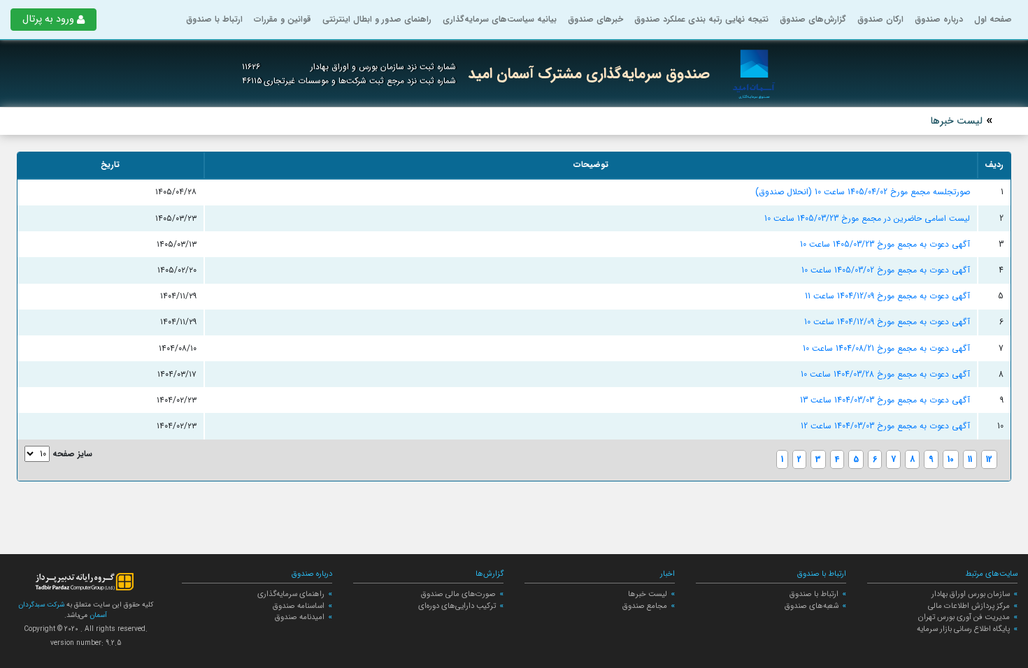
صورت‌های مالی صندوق (458, 594)
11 (970, 459)
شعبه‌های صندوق (811, 606)
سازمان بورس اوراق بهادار (970, 594)
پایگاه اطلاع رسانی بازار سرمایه (963, 629)
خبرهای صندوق (595, 19)
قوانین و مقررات (282, 19)
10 (951, 459)
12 (989, 459)
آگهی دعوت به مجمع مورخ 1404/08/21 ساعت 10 (886, 348)
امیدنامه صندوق (299, 617)
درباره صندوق (939, 19)
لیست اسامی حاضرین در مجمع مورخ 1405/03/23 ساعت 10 (867, 218)
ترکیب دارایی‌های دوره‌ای (457, 606)
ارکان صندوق (880, 19)
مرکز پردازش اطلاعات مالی (969, 606)
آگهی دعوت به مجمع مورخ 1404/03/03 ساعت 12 (885, 426)
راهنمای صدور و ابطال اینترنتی (376, 19)
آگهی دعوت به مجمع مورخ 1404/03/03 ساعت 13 (885, 400)
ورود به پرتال (48, 19)
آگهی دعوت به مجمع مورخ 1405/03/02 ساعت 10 (885, 270)
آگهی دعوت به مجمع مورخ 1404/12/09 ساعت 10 (887, 321)
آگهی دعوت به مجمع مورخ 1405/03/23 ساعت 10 (885, 244)
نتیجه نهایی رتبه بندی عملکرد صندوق (701, 19)
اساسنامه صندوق (298, 606)
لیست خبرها (647, 594)
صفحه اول (993, 19)
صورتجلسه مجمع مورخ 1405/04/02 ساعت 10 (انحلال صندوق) (862, 191)
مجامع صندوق (644, 606)
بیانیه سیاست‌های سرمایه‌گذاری (500, 19)
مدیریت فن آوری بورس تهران (964, 617)
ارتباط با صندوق (214, 19)
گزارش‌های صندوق (813, 19)
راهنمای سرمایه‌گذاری (290, 594)
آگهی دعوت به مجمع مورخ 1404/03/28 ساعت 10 (885, 374)
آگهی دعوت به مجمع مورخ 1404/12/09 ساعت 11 (887, 296)
